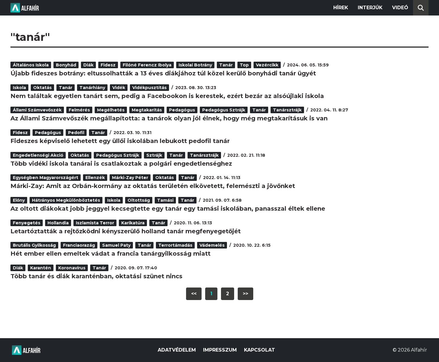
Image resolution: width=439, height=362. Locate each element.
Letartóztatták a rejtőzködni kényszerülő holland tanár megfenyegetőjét (125, 231)
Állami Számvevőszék (37, 110)
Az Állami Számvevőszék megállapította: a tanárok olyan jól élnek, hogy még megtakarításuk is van (169, 118)
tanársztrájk (287, 110)
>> (245, 293)
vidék (118, 87)
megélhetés (111, 110)
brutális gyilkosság (34, 245)
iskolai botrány (195, 65)
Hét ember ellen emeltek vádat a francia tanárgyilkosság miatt (110, 253)
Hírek (340, 7)
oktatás (42, 87)
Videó (400, 7)
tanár (226, 65)
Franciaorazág (79, 245)
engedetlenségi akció (38, 155)
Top (244, 65)
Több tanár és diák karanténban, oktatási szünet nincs (96, 276)
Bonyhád (66, 65)
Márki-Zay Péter (130, 177)
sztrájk (154, 155)
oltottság (139, 200)
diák (88, 65)
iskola (19, 87)
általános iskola (31, 65)
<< (194, 293)
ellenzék (95, 177)
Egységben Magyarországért (45, 177)
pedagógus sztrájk (223, 110)
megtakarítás (147, 110)
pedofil (76, 132)
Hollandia (58, 223)
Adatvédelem (177, 350)
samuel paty (116, 245)
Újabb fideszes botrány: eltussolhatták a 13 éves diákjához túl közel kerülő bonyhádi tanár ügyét (163, 73)
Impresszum (220, 350)
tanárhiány (92, 87)
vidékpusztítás (149, 87)
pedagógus (182, 110)
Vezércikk (267, 65)
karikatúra (133, 223)
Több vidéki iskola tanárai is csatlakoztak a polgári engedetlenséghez (121, 163)
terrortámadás (175, 245)
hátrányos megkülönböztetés (66, 200)
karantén (40, 268)
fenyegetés (26, 223)
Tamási (165, 200)
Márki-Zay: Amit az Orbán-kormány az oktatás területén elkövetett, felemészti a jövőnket (152, 185)
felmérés (79, 110)
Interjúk (370, 7)
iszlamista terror (95, 223)
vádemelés (212, 245)
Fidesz (108, 65)
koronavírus (71, 268)
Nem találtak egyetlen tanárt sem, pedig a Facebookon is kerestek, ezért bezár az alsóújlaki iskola (167, 96)
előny (19, 200)
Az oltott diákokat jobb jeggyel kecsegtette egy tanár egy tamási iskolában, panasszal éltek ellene (167, 208)
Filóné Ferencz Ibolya (147, 65)
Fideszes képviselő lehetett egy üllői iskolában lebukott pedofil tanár (120, 141)
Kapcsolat (259, 350)
